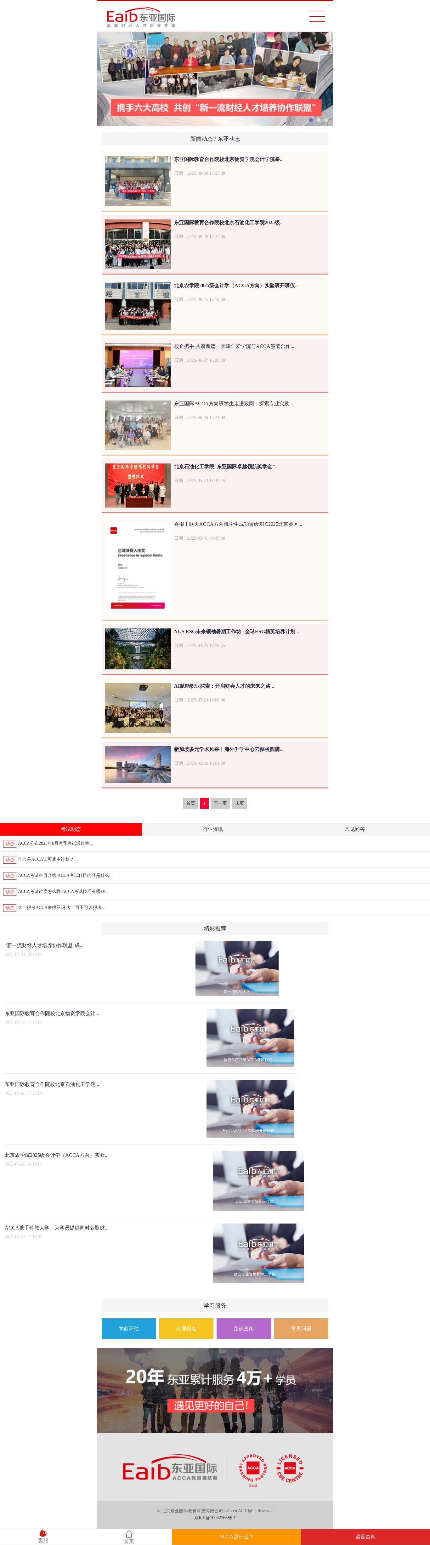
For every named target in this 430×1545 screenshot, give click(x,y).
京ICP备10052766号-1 (215, 1517)
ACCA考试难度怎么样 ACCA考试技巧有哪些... (63, 891)
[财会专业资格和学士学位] (258, 1227)
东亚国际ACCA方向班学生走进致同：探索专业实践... (233, 403)
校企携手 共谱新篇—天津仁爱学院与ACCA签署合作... (234, 346)
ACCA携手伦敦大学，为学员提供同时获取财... (57, 1227)
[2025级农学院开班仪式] (258, 1154)
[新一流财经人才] (237, 944)
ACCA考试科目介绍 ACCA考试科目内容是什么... (65, 875)
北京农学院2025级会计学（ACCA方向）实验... (57, 1155)
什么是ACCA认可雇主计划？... (48, 859)
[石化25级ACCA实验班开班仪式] (250, 1083)
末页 (239, 803)
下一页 (220, 803)
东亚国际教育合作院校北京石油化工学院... (52, 1084)
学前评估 (129, 1328)
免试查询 (244, 1328)
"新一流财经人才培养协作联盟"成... (44, 945)
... (229, 159)
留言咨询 (365, 1536)
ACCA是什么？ (236, 1536)
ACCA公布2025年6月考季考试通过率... (55, 843)
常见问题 (301, 1328)
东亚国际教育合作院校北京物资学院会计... (52, 1013)
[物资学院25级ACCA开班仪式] (250, 1012)
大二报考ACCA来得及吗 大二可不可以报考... (61, 907)
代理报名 (186, 1328)
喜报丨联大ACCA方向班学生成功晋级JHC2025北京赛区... (238, 524)
